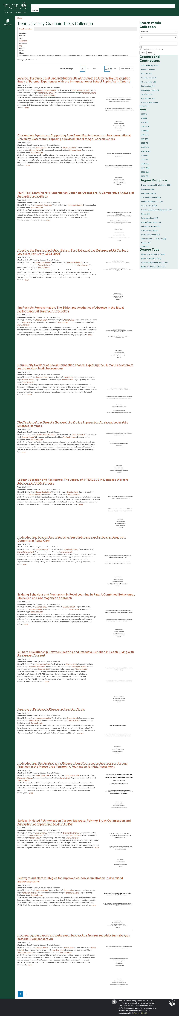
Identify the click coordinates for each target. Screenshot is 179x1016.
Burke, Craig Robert (43, 262)
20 (82, 69)
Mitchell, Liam (68, 320)
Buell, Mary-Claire (72, 775)
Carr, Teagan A (41, 833)
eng (20, 46)
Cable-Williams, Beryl (25, 552)
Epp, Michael (63, 322)
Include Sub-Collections (153, 49)
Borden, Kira (68, 890)
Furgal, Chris (65, 778)
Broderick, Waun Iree (44, 205)
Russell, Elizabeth (69, 148)
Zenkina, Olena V (35, 835)
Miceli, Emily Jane (42, 775)
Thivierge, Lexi (41, 607)
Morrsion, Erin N (58, 950)
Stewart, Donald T (28, 437)
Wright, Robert (44, 265)
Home (19, 18)
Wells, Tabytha (41, 148)
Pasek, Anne (68, 377)
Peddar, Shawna (42, 549)
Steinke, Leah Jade (43, 664)
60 (88, 69)
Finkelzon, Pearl (42, 377)
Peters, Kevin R (35, 721)
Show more (144, 106)
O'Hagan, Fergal (75, 150)
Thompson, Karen (72, 893)
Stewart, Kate (34, 838)
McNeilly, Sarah (41, 320)
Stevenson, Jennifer (43, 718)
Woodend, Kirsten (89, 93)
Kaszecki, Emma (42, 948)
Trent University (50, 95)
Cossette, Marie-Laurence (45, 434)
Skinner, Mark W (35, 150)
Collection (23, 41)
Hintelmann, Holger (24, 778)
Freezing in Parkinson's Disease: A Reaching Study (51, 709)
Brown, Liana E (71, 664)
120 (94, 69)
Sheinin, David (72, 492)
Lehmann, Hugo (35, 609)
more (27, 108)
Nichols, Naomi (28, 380)
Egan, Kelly (26, 322)
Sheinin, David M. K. (74, 262)
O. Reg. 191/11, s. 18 (139, 1013)
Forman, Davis (73, 721)
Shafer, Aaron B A (78, 434)
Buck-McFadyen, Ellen (80, 90)
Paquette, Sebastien (37, 667)
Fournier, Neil (43, 669)
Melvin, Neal (74, 609)
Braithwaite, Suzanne (46, 93)
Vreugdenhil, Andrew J (71, 833)
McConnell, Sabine (75, 205)
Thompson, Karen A (25, 952)
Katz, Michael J (75, 835)
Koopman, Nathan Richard (46, 90)
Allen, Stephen (83, 265)
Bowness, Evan (67, 380)
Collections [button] (7, 25)
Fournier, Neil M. (69, 607)
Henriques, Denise (79, 667)
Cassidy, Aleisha (42, 890)
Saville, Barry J (69, 948)
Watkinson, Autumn (29, 893)
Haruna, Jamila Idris (43, 492)
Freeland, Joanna (69, 437)
